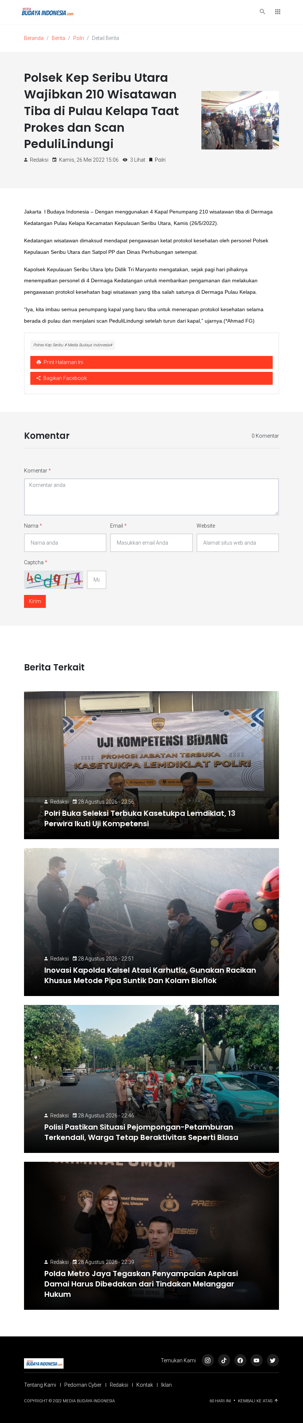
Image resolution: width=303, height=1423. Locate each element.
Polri (78, 38)
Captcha (35, 562)
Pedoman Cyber (83, 1385)
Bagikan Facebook (64, 378)
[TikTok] (224, 1360)
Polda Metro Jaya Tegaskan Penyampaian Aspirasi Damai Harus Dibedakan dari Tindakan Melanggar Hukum (141, 1283)
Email (118, 526)
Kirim (35, 601)
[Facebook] (240, 1360)
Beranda (34, 38)
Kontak (144, 1385)
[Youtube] (257, 1360)
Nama (33, 526)
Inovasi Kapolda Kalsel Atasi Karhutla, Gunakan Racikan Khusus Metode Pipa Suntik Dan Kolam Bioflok (150, 975)
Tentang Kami (40, 1385)
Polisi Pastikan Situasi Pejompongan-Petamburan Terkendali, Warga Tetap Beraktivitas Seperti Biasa (141, 1132)
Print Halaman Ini (62, 362)
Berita (58, 38)
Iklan (166, 1385)
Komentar (37, 471)
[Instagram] (208, 1360)
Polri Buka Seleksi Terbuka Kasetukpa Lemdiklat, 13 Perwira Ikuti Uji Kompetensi (139, 818)
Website (206, 526)
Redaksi (59, 802)
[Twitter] (273, 1360)
